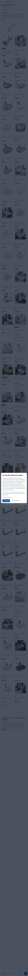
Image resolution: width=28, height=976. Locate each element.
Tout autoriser (6, 500)
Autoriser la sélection (16, 500)
